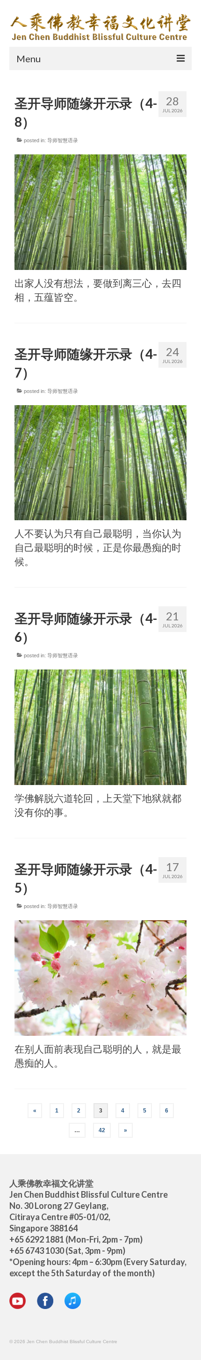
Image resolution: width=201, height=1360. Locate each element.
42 (102, 1130)
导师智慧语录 (62, 140)
